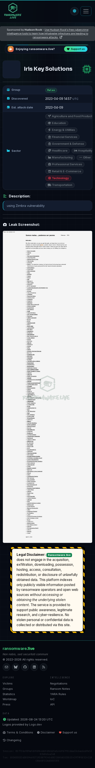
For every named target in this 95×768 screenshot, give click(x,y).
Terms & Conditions (20, 732)
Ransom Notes (60, 688)
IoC (52, 699)
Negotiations (58, 683)
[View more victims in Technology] (86, 69)
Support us (70, 732)
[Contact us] (6, 667)
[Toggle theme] (74, 11)
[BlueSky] (15, 667)
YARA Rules (58, 694)
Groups (8, 688)
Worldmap (10, 699)
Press (6, 704)
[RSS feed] (43, 667)
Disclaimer (48, 732)
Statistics (9, 694)
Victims (8, 683)
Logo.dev (35, 724)
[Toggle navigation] (85, 11)
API (52, 704)
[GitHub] (25, 667)
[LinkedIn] (34, 667)
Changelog (14, 740)
